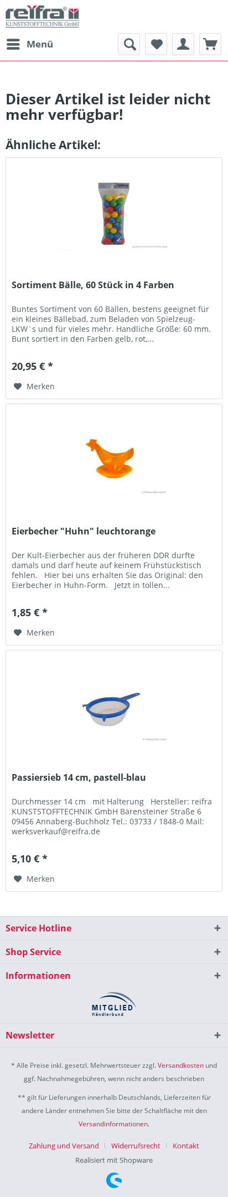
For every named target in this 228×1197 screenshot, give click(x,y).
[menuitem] (29, 44)
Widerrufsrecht (135, 1146)
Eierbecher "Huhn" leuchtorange (84, 531)
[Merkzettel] (156, 44)
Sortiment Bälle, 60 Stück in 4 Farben (93, 285)
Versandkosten (181, 1065)
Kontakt (186, 1146)
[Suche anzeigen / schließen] (129, 44)
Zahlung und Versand (64, 1146)
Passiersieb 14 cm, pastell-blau (79, 777)
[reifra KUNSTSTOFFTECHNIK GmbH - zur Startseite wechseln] (42, 17)
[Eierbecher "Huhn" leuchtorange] (114, 459)
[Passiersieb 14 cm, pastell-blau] (114, 705)
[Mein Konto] (183, 44)
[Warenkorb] (210, 44)
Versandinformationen (113, 1124)
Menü (40, 44)
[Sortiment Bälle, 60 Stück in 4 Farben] (114, 213)
